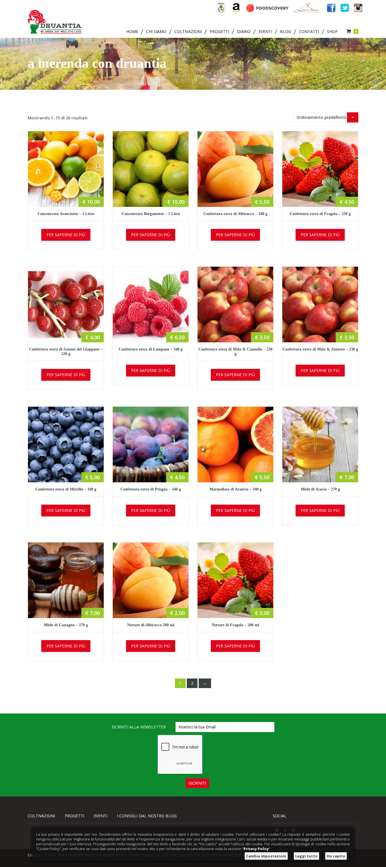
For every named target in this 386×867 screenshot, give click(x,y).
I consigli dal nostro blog (147, 815)
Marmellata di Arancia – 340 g (235, 489)
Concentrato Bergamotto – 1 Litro (151, 214)
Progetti (219, 31)
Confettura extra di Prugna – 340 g (150, 489)
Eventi (265, 31)
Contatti (309, 31)
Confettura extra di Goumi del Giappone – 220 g (66, 351)
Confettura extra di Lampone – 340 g (151, 349)
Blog (285, 31)
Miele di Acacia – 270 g (320, 489)
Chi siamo (156, 31)
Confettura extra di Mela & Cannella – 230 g (235, 351)
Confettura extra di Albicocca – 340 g (235, 214)
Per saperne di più (65, 234)
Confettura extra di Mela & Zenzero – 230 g (320, 349)
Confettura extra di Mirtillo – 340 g (65, 489)
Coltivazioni (188, 31)
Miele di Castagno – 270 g (66, 625)
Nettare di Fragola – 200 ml (235, 625)
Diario (244, 31)
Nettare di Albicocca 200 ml (150, 625)
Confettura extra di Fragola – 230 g (320, 214)
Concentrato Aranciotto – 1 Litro (66, 214)
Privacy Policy (256, 848)
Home (132, 31)
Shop (332, 31)
